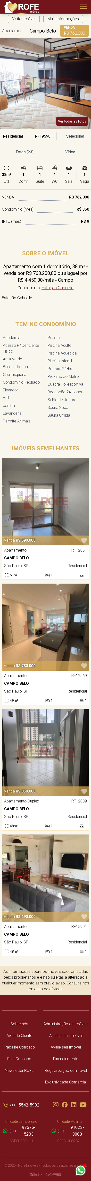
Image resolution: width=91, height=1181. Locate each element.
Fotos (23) (24, 152)
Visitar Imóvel (23, 19)
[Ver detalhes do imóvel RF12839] (45, 752)
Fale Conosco (19, 1059)
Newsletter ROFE (19, 1070)
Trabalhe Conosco (19, 1047)
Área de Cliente (19, 1035)
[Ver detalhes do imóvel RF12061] (45, 501)
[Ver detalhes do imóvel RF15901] (45, 878)
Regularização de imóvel (66, 1070)
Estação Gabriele (57, 287)
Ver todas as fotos (72, 121)
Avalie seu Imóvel (66, 1047)
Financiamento (65, 1059)
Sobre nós (19, 1024)
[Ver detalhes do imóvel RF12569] (45, 627)
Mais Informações (63, 19)
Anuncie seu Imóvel (66, 1035)
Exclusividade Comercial (66, 1082)
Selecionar (75, 136)
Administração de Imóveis (65, 1024)
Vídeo (70, 152)
